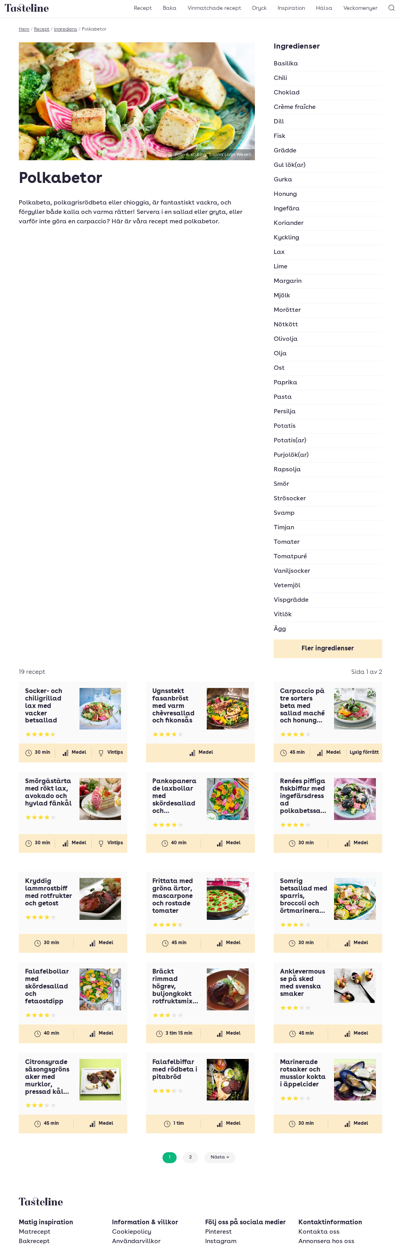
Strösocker (290, 499)
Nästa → (220, 1157)
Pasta (283, 397)
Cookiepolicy (131, 1232)
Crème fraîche (295, 107)
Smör (281, 484)
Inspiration (291, 8)
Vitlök (283, 615)
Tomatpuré (290, 557)
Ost (279, 368)
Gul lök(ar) (289, 165)
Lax (279, 252)
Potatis (285, 426)
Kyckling (286, 238)
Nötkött (286, 325)
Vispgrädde (291, 600)
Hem (24, 29)
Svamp (284, 513)
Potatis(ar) (290, 441)
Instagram (221, 1241)
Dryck (259, 8)
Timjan (284, 528)
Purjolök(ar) (291, 455)
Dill (279, 122)
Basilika (286, 64)
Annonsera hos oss (326, 1241)
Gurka (283, 180)
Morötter (287, 310)
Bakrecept (34, 1241)
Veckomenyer (360, 8)
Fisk (279, 136)
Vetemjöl (287, 586)
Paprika (285, 383)
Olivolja (286, 339)
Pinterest (218, 1232)
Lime (280, 267)
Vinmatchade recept (214, 8)
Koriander (288, 223)
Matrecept (35, 1232)
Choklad (287, 93)
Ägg (280, 629)
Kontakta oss (319, 1232)
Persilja (285, 412)
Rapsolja (287, 470)
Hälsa (324, 8)
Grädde (285, 151)
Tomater (287, 542)
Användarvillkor (136, 1241)
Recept (143, 8)
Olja (280, 354)
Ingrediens (65, 29)
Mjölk (282, 296)
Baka (170, 8)
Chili (280, 78)
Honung (285, 194)
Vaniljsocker (292, 571)
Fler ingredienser (328, 649)
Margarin (288, 281)
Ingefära (287, 209)
